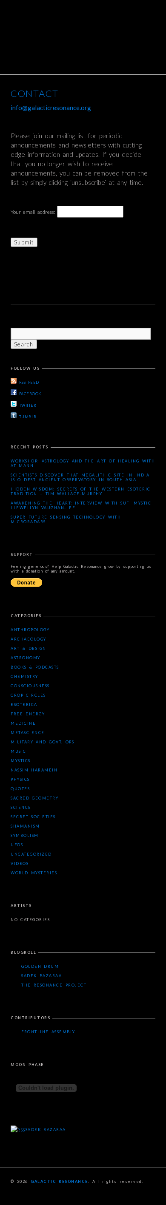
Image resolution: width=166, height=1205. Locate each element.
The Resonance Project (53, 985)
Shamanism (25, 826)
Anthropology (30, 629)
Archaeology (28, 639)
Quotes (20, 788)
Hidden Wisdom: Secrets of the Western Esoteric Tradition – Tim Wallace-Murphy (81, 491)
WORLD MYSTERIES (34, 872)
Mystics (21, 760)
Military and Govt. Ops (42, 742)
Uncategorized (31, 854)
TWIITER (27, 405)
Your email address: (34, 212)
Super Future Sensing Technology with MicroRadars (66, 519)
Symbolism (25, 835)
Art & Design (28, 648)
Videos (20, 863)
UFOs (17, 844)
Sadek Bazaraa (41, 975)
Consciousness (30, 685)
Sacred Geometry (34, 798)
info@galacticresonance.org (51, 107)
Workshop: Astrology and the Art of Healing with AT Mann (83, 463)
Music (18, 751)
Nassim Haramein (34, 770)
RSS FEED (29, 382)
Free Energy (28, 714)
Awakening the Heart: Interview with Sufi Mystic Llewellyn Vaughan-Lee (81, 505)
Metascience (28, 732)
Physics (20, 779)
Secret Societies (33, 816)
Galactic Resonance (59, 1181)
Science (21, 807)
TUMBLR (28, 416)
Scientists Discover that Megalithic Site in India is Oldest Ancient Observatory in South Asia (80, 477)
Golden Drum (40, 966)
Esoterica (24, 704)
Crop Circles (28, 695)
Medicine (23, 723)
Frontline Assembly (48, 1031)
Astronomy (25, 657)
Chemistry (24, 676)
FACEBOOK (30, 393)
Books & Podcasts (35, 667)
